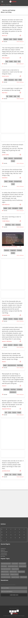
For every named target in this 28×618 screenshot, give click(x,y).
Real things (19, 365)
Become (20, 39)
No (7, 96)
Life (6, 412)
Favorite (5, 41)
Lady (15, 96)
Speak (5, 365)
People (19, 412)
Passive (14, 412)
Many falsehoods (12, 365)
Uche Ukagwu (21, 615)
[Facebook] (10, 611)
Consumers (11, 79)
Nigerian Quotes (15, 577)
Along (5, 345)
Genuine (10, 319)
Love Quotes (15, 563)
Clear (13, 224)
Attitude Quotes (4, 571)
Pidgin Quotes (21, 571)
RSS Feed (3, 556)
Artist (6, 79)
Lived (9, 208)
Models (13, 253)
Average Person (17, 181)
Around (5, 319)
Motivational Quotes (5, 569)
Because (6, 39)
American (11, 158)
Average (11, 181)
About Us (3, 550)
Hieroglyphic (15, 208)
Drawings (19, 250)
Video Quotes (23, 577)
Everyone (18, 224)
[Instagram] (15, 611)
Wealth (11, 61)
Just (18, 96)
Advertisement (4, 551)
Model (11, 96)
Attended (10, 345)
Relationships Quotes (13, 566)
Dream (12, 161)
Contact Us (3, 548)
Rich (19, 61)
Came (20, 345)
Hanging (16, 319)
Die (10, 474)
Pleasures (6, 250)
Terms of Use (4, 553)
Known (20, 319)
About (5, 158)
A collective (19, 389)
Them (20, 79)
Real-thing (8, 224)
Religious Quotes (14, 574)
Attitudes (16, 345)
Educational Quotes (5, 577)
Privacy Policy (4, 554)
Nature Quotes (13, 571)
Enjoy (15, 61)
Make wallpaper (20, 41)
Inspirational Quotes (5, 563)
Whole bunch (13, 392)
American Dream (18, 158)
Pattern (15, 39)
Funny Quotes (22, 563)
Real (7, 61)
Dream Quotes (22, 566)
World (20, 208)
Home (4, 4)
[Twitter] (13, 611)
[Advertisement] (14, 274)
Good (9, 412)
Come (13, 184)
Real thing (13, 389)
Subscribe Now (14, 595)
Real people (6, 389)
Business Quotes (5, 574)
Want (10, 39)
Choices (14, 474)
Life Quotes (3, 566)
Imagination (13, 250)
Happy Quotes (15, 569)
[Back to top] (23, 609)
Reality (5, 208)
